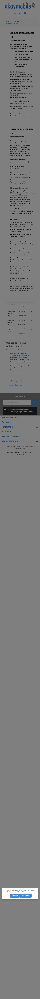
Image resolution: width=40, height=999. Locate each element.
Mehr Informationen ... (27, 891)
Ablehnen (14, 895)
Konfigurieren (25, 895)
